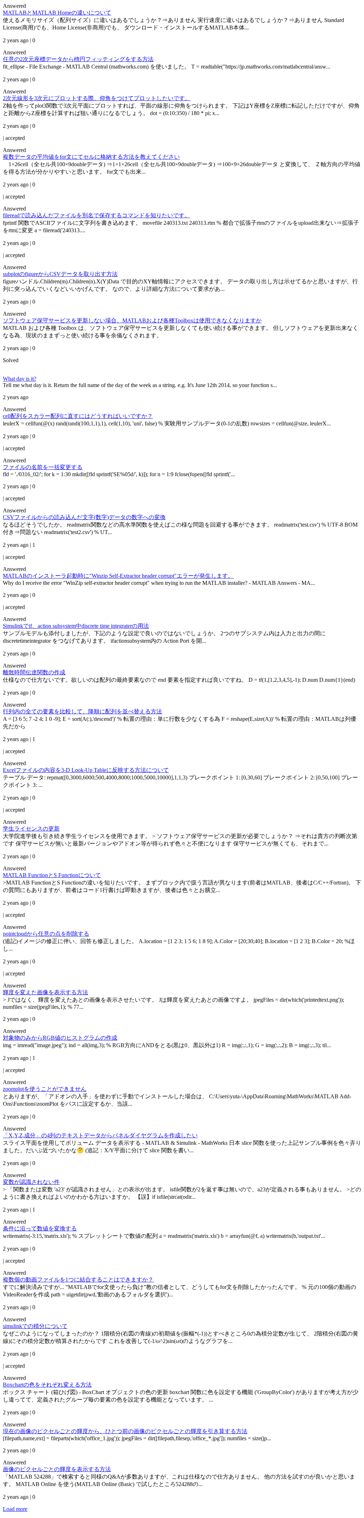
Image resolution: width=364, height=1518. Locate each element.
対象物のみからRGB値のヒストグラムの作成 (60, 1038)
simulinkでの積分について (35, 1326)
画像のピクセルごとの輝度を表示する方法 (57, 1469)
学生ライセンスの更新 (31, 829)
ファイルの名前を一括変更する (42, 467)
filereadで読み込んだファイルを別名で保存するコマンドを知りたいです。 (96, 215)
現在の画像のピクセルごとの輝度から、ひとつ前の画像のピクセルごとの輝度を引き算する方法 (125, 1431)
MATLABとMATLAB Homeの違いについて (57, 13)
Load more (15, 1509)
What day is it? (19, 379)
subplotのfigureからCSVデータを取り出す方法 (60, 274)
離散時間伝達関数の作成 (34, 672)
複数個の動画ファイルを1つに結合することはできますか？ (78, 1280)
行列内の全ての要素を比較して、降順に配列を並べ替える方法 (82, 711)
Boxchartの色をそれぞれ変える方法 (47, 1385)
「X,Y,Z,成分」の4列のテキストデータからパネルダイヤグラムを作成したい (100, 1135)
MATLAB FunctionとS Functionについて (52, 875)
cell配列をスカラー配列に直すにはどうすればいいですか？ (78, 416)
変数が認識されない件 (31, 1182)
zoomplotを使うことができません (44, 1089)
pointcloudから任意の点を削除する (46, 934)
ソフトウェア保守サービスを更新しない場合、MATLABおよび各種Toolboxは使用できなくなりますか (132, 320)
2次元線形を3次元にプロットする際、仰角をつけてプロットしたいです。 (97, 98)
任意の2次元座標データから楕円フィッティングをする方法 (78, 59)
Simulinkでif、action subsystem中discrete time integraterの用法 (76, 626)
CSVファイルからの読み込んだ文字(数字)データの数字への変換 (84, 517)
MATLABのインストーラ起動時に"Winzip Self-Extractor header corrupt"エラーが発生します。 (118, 576)
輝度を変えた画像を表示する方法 (45, 992)
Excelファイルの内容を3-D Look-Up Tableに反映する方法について (86, 770)
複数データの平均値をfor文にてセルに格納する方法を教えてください (91, 157)
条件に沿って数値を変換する (40, 1228)
